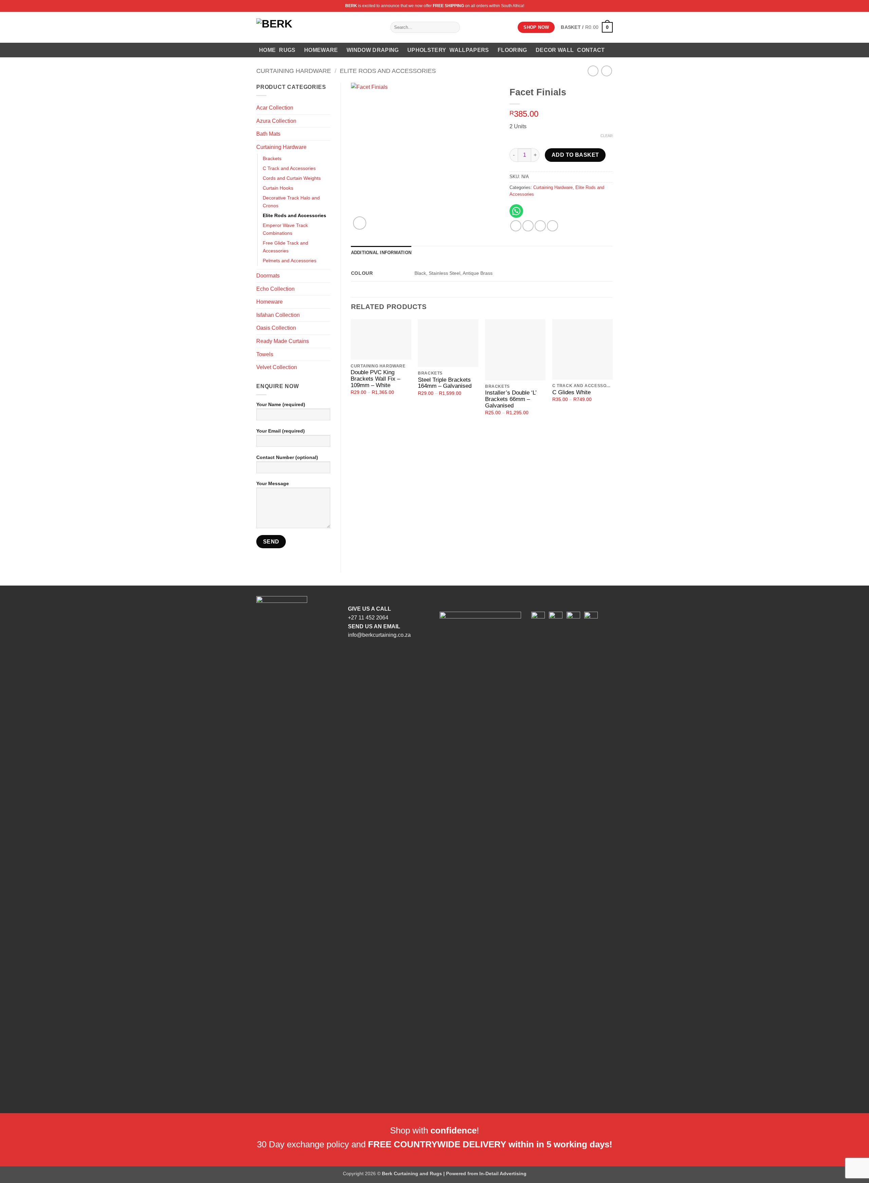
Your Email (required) (280, 431)
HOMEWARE (321, 50)
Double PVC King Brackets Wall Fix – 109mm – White (375, 378)
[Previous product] (606, 70)
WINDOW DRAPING (373, 50)
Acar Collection (274, 108)
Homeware (269, 302)
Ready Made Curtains (282, 341)
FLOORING (512, 50)
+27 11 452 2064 (368, 618)
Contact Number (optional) (287, 457)
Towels (264, 354)
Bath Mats (268, 134)
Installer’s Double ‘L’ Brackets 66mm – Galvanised (510, 399)
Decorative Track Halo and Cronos (291, 201)
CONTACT (591, 50)
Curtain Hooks (278, 188)
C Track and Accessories (289, 168)
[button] (587, 27)
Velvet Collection (276, 367)
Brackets (272, 158)
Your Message (272, 483)
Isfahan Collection (278, 315)
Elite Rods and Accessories (388, 70)
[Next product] (593, 70)
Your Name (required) (280, 404)
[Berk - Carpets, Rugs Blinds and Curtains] (318, 27)
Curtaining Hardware (293, 70)
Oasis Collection (276, 328)
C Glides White (571, 392)
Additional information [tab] (381, 252)
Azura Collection (276, 121)
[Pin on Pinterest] (552, 225)
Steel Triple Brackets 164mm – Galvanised (445, 383)
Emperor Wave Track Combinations (285, 229)
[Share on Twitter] (528, 225)
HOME (267, 50)
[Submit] (453, 27)
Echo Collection (275, 289)
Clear (606, 136)
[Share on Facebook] (515, 225)
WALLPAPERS (469, 50)
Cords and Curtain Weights (292, 178)
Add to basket (575, 155)
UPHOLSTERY (426, 50)
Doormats (268, 276)
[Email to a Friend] (540, 225)
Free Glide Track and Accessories (285, 246)
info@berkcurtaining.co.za (379, 635)
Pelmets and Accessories (289, 260)
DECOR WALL (555, 50)
